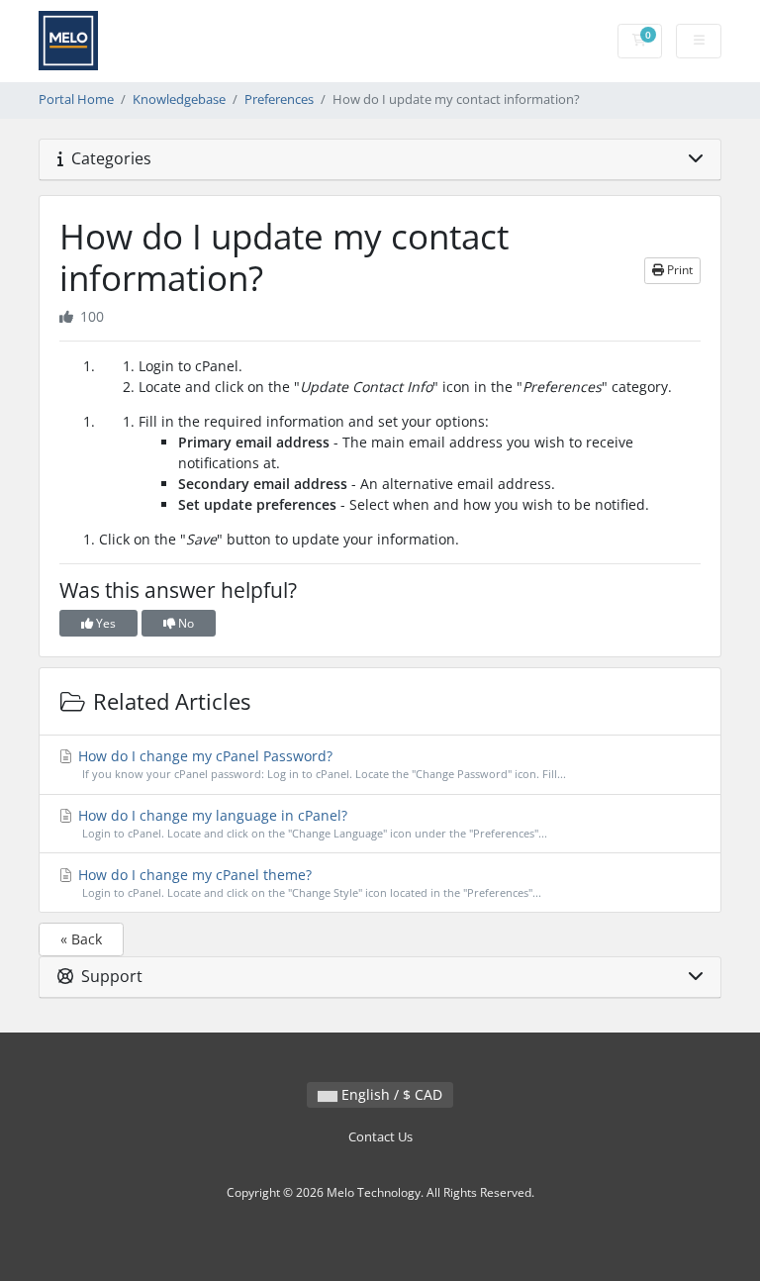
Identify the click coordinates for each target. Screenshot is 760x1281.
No (184, 623)
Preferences (279, 99)
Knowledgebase (179, 99)
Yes (104, 623)
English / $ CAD (389, 1094)
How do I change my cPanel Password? (320, 763)
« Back (81, 939)
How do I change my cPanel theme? (307, 882)
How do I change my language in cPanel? (310, 823)
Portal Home (76, 99)
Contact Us (380, 1137)
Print (678, 269)
